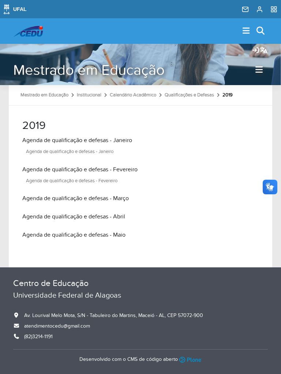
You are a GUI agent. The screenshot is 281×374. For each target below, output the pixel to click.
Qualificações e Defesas (189, 95)
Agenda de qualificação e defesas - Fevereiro (80, 169)
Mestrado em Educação (89, 70)
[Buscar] (261, 31)
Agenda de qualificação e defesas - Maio (73, 234)
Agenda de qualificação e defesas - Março (75, 198)
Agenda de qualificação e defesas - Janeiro (77, 140)
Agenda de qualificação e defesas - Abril (73, 216)
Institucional (89, 95)
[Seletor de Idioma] (264, 51)
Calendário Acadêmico (133, 95)
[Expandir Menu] (246, 31)
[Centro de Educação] (28, 31)
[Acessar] (256, 51)
